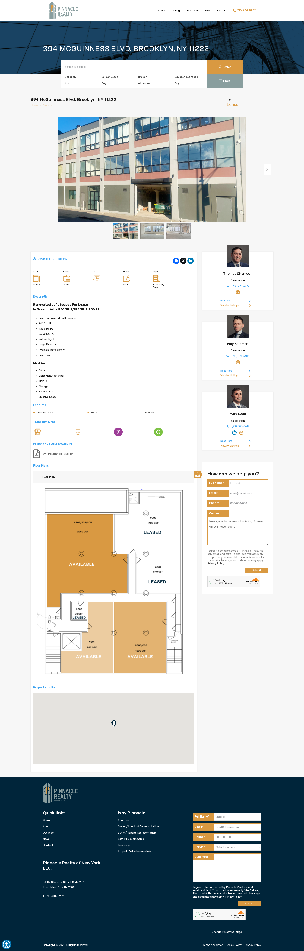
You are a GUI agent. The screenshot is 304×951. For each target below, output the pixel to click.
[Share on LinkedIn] (190, 260)
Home (34, 105)
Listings (176, 10)
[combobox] (79, 83)
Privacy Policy (215, 563)
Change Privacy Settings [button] (227, 931)
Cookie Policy (234, 944)
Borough (70, 76)
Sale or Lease (110, 76)
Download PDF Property (52, 258)
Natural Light (45, 412)
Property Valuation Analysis (134, 851)
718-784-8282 (246, 10)
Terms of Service (213, 944)
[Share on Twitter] (183, 260)
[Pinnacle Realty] (63, 19)
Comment (216, 513)
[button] (114, 724)
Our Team (193, 10)
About (161, 10)
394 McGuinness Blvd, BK (58, 453)
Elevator (150, 412)
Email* (213, 493)
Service (200, 847)
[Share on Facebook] (176, 260)
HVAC (94, 412)
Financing (124, 845)
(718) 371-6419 (240, 426)
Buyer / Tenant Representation (137, 832)
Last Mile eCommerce (131, 839)
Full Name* (216, 482)
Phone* (214, 503)
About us (123, 820)
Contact (222, 10)
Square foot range (186, 76)
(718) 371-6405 (240, 356)
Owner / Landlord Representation (138, 826)
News (208, 10)
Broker (142, 76)
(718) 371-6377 (240, 286)
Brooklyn (48, 105)
